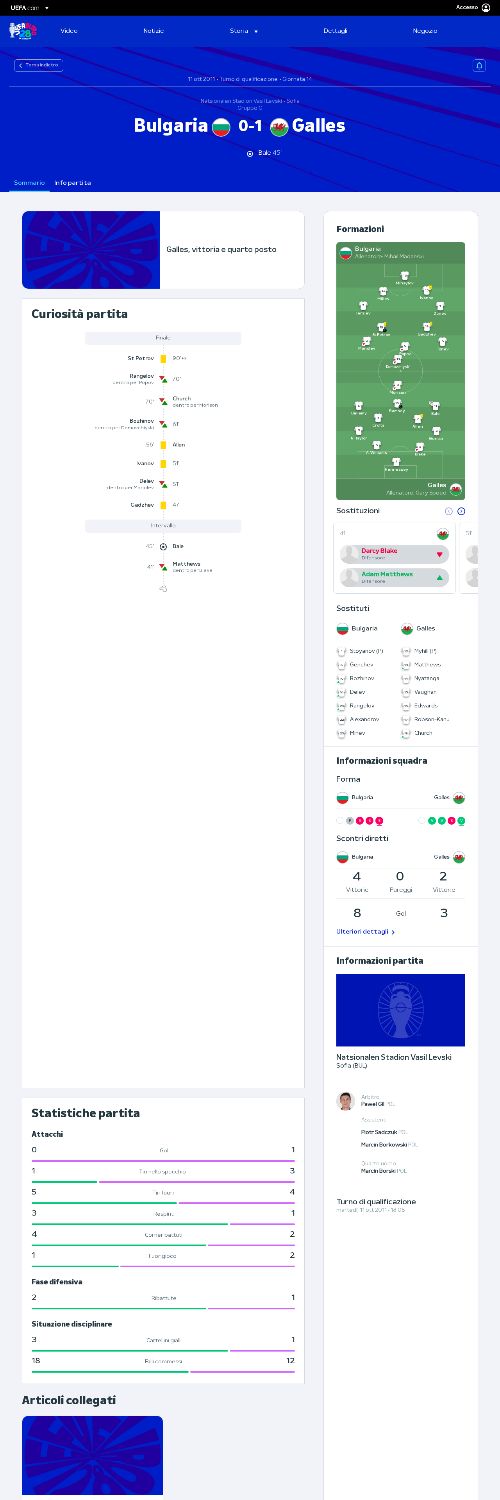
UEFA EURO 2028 (23, 31)
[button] (244, 31)
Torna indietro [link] (41, 65)
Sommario (29, 183)
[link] (69, 31)
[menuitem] (92, 31)
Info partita (72, 183)
